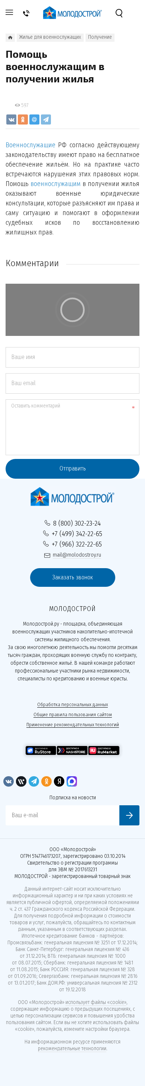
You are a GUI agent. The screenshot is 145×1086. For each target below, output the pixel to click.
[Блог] (10, 38)
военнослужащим (55, 184)
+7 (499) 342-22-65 (77, 533)
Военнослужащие (30, 145)
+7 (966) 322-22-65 (77, 544)
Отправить (72, 468)
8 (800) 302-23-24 (77, 523)
